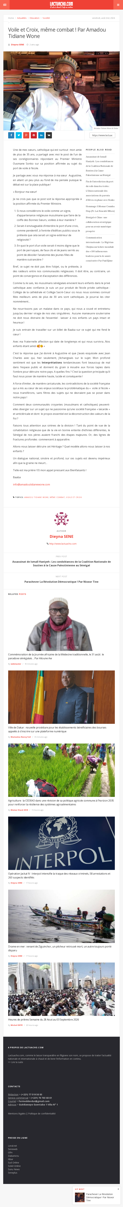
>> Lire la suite (15, 1062)
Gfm (10, 1152)
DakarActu (13, 1155)
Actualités (22, 18)
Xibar (10, 1159)
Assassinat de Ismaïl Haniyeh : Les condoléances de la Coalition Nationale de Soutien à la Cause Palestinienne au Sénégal (99, 166)
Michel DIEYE (17, 1025)
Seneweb (12, 1149)
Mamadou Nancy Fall (21, 737)
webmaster (16, 664)
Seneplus (12, 1172)
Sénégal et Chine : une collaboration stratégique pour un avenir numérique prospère (98, 224)
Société (46, 18)
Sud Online (13, 1162)
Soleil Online (14, 1165)
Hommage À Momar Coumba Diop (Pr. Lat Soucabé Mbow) (100, 208)
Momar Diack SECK (19, 810)
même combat (57, 497)
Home (11, 18)
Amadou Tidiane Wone (36, 497)
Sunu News (14, 1169)
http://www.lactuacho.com (63, 543)
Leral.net (12, 1145)
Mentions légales (17, 1113)
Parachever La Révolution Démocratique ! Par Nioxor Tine (100, 1197)
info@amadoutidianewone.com (31, 484)
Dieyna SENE (17, 44)
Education (34, 18)
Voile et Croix (74, 497)
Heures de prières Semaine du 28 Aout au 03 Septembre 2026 (43, 1019)
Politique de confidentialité (42, 1113)
